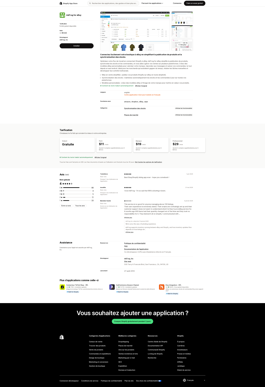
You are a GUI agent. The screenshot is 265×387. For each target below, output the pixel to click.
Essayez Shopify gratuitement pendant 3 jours (132, 321)
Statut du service (184, 370)
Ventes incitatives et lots (128, 354)
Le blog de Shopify (155, 354)
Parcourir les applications (151, 3)
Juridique (181, 366)
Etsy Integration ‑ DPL (173, 285)
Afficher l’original (141, 86)
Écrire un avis (66, 206)
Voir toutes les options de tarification (148, 162)
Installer (76, 46)
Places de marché (131, 115)
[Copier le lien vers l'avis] (109, 174)
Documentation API (155, 346)
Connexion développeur (69, 381)
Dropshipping (123, 342)
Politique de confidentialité (134, 243)
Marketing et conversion (98, 362)
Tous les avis (80, 206)
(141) (65, 33)
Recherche (152, 358)
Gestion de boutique (97, 366)
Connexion (177, 3)
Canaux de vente (95, 342)
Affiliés (180, 362)
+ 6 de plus (182, 45)
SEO (120, 362)
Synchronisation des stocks (135, 108)
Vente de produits (96, 350)
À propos (180, 342)
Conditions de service (89, 381)
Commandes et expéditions (100, 354)
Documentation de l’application (136, 249)
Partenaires (181, 358)
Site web (127, 261)
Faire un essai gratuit (195, 3)
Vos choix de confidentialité (147, 381)
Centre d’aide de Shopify (157, 342)
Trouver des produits (97, 346)
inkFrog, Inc (64, 40)
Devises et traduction (126, 370)
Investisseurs (182, 350)
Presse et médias (184, 354)
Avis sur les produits (126, 350)
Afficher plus (128, 217)
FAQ (126, 246)
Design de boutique (96, 358)
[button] (83, 288)
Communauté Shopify (156, 350)
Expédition (122, 366)
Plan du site (129, 381)
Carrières (181, 346)
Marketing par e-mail (126, 358)
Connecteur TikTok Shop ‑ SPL (77, 285)
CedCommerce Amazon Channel (127, 285)
